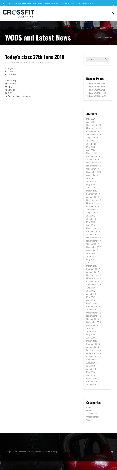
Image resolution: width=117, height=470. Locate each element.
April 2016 (90, 300)
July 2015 (90, 328)
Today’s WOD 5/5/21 (95, 83)
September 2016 (93, 284)
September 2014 (93, 359)
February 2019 (93, 193)
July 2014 (90, 365)
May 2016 (90, 297)
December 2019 (93, 162)
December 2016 (93, 275)
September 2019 (93, 171)
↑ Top (111, 451)
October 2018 (92, 206)
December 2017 (93, 237)
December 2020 (93, 125)
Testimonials (92, 413)
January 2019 (92, 196)
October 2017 (92, 243)
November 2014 (93, 353)
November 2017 (93, 240)
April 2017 (90, 262)
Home (10, 27)
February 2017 (93, 268)
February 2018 (93, 231)
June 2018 (91, 218)
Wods (88, 419)
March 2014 (91, 378)
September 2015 (93, 322)
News (88, 410)
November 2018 (93, 203)
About (22, 27)
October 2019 (92, 168)
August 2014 (92, 362)
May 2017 (90, 259)
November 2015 (93, 315)
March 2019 (91, 190)
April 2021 (90, 121)
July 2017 (90, 253)
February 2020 (93, 156)
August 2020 (92, 137)
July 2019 (90, 178)
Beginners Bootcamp (66, 27)
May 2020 (90, 146)
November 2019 (93, 165)
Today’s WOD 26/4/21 (96, 96)
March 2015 (91, 340)
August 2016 (92, 287)
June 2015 (91, 331)
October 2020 (92, 131)
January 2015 (92, 347)
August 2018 (92, 212)
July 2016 (90, 290)
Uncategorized (46, 62)
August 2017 (92, 250)
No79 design (53, 451)
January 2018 (92, 234)
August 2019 (92, 175)
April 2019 (90, 187)
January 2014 (92, 384)
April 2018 (90, 225)
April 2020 (90, 150)
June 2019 (91, 181)
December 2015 (93, 312)
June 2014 (91, 368)
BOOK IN (110, 27)
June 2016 (91, 293)
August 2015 (92, 325)
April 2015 (90, 337)
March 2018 (91, 228)
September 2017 (93, 247)
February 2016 (93, 306)
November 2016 (93, 278)
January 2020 (92, 159)
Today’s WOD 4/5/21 (95, 86)
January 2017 (92, 272)
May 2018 (90, 221)
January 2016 (92, 309)
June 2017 (91, 256)
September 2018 (93, 209)
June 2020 (91, 143)
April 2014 (90, 375)
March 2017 (91, 265)
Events (89, 407)
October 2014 (92, 356)
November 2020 (93, 128)
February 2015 (93, 343)
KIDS (33, 27)
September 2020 (93, 134)
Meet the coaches (91, 27)
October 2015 (92, 318)
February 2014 (93, 381)
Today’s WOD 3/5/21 (95, 89)
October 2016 (92, 281)
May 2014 (90, 372)
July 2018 (90, 215)
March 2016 (91, 303)
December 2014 (93, 350)
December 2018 (93, 200)
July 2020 (90, 140)
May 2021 (90, 118)
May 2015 (90, 334)
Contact (45, 27)
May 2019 (90, 184)
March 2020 (91, 153)
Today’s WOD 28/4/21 (96, 92)
